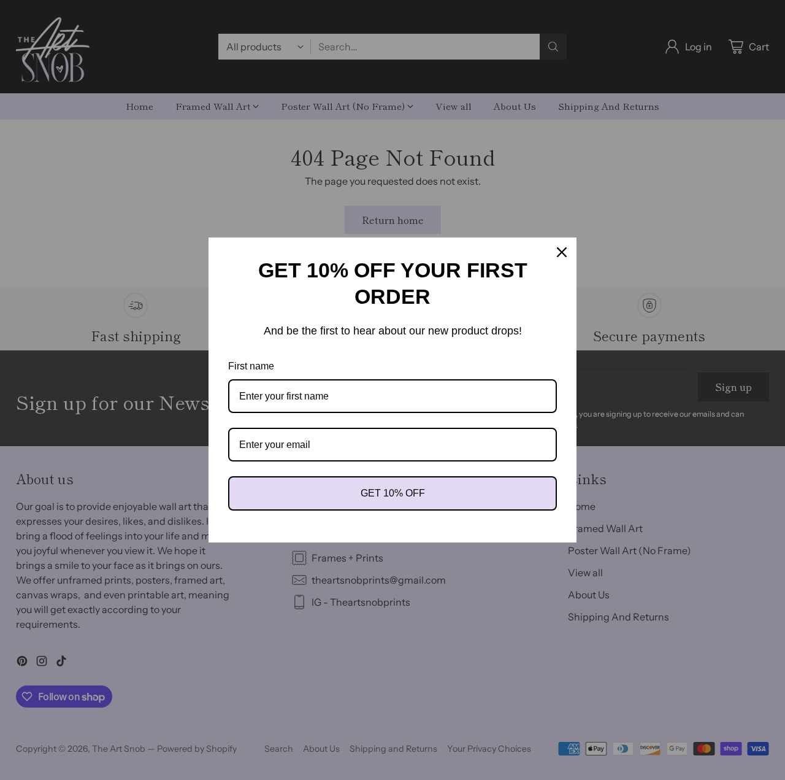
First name (251, 366)
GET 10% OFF (393, 493)
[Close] (561, 252)
